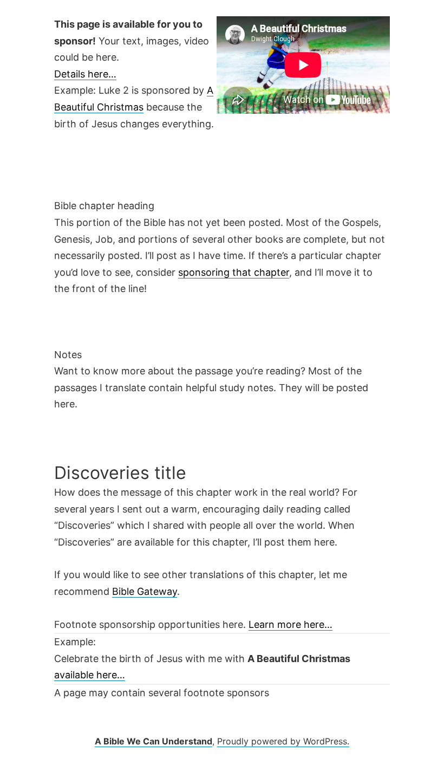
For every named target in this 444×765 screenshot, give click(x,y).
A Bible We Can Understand (153, 741)
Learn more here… (290, 624)
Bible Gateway (144, 591)
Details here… (85, 74)
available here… (89, 674)
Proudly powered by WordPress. (283, 741)
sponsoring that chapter (233, 272)
